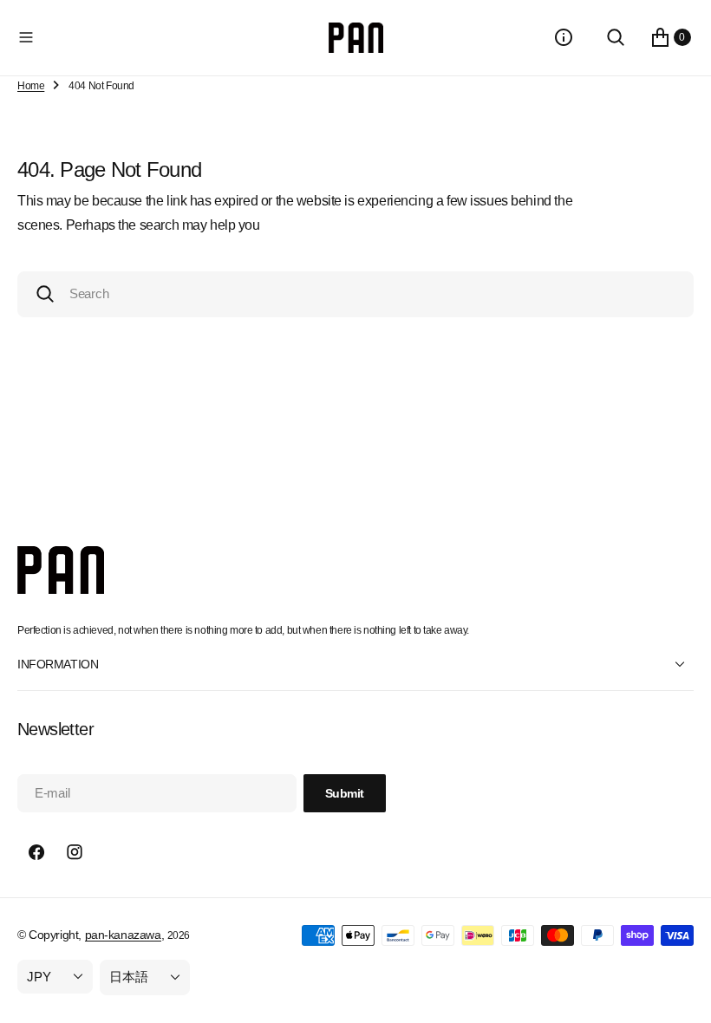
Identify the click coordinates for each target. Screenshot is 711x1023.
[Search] (616, 37)
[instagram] (74, 852)
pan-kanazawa (123, 935)
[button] (169, 37)
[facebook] (36, 852)
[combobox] (355, 294)
